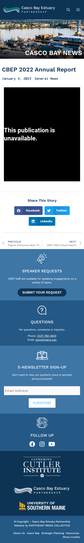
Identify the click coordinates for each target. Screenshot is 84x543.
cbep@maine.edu (46, 339)
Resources (72, 533)
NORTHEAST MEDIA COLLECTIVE (49, 525)
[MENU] (78, 10)
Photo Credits (71, 537)
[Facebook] (32, 444)
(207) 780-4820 (46, 335)
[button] (28, 210)
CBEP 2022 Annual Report (39, 69)
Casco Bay (33, 533)
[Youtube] (52, 444)
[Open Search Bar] (68, 10)
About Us (19, 533)
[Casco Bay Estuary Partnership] (29, 10)
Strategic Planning (52, 533)
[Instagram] (42, 444)
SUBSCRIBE (42, 403)
